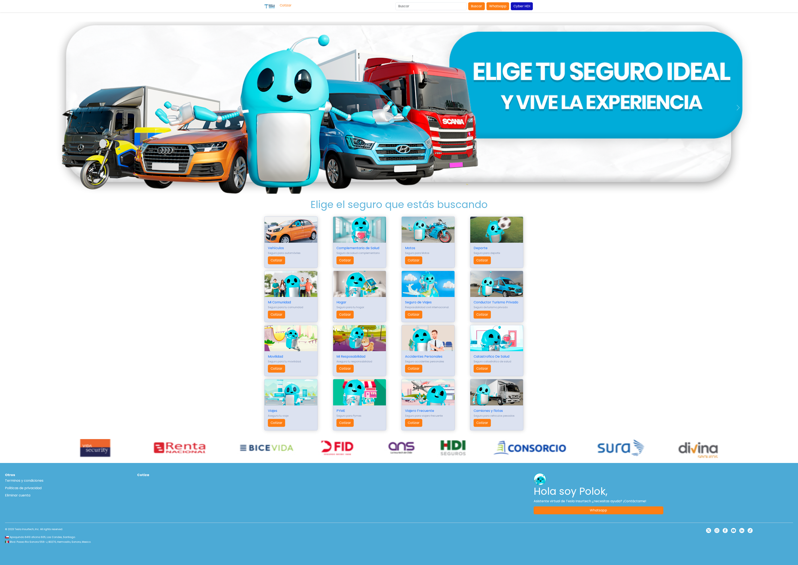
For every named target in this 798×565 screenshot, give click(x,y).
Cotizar (276, 260)
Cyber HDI (522, 6)
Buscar (476, 6)
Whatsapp (497, 6)
